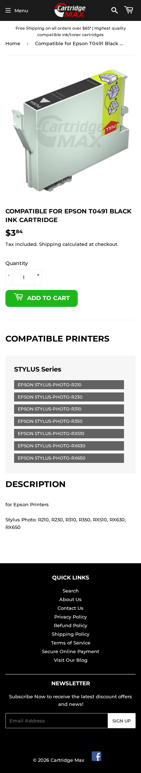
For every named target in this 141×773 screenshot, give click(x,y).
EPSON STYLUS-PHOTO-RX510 (51, 433)
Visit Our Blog (70, 660)
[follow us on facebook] (97, 760)
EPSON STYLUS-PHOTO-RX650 (51, 458)
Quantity (16, 263)
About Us (70, 599)
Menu (21, 10)
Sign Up (121, 721)
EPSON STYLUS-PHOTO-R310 (49, 409)
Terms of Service (70, 643)
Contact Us (70, 608)
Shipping (50, 244)
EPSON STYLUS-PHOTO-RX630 (51, 445)
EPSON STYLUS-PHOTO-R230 (50, 397)
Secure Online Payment (70, 651)
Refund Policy (70, 625)
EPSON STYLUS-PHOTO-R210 (49, 384)
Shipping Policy (70, 634)
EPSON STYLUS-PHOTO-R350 (50, 421)
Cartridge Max (67, 760)
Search (71, 591)
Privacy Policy (70, 617)
